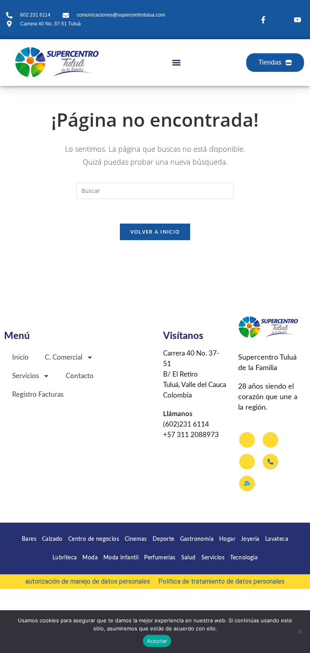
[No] (300, 632)
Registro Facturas (37, 394)
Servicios (213, 558)
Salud (188, 558)
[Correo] (247, 483)
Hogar (227, 539)
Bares (29, 539)
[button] (176, 62)
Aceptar (157, 641)
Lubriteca (64, 558)
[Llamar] (270, 462)
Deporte (163, 539)
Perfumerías (159, 558)
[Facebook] (247, 440)
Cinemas (136, 539)
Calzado (52, 539)
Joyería (250, 539)
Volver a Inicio (155, 231)
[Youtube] (247, 462)
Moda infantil (120, 558)
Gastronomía (197, 539)
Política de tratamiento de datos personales (221, 581)
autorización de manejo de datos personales (87, 581)
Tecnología (244, 558)
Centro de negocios (93, 539)
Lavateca (276, 539)
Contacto (80, 376)
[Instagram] (270, 440)
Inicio (20, 357)
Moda (90, 558)
